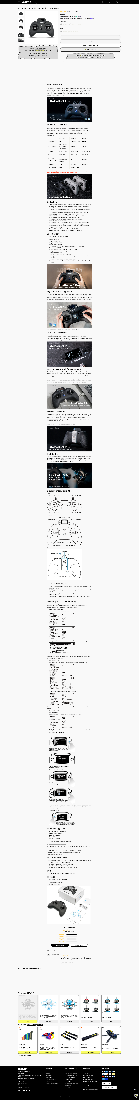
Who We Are (86, 1071)
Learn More (38, 56)
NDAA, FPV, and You (87, 1077)
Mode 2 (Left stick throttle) (70, 31)
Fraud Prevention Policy (70, 1077)
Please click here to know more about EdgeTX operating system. (64, 329)
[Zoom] (41, 27)
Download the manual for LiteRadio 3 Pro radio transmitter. (61, 873)
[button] (63, 11)
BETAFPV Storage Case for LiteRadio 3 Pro (66, 867)
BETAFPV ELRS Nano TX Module (68, 225)
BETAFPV (30, 993)
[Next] (21, 43)
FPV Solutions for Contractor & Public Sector (90, 1082)
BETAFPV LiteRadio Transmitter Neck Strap (62, 864)
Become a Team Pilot (88, 1075)
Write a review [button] (60, 945)
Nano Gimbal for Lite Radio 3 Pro (61, 866)
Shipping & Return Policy (51, 1079)
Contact (48, 1071)
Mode (61, 28)
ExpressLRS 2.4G (76, 24)
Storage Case (81, 260)
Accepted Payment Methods (71, 1073)
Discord (48, 1073)
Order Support (49, 1075)
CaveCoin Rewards (69, 1081)
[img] (64, 955)
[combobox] (70, 2)
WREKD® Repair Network (52, 1083)
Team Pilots (86, 1073)
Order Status (49, 1077)
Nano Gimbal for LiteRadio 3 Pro (69, 260)
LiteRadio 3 (73, 138)
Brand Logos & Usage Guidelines (90, 1089)
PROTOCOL (63, 21)
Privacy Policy (68, 1085)
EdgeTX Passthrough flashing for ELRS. (56, 844)
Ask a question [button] (79, 945)
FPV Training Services (88, 1079)
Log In (79, 57)
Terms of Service (68, 1087)
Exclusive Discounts (69, 1071)
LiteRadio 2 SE (85, 138)
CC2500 (65, 24)
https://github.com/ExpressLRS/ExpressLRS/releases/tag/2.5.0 (66, 850)
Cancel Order (49, 1081)
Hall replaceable (82, 141)
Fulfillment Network (69, 1079)
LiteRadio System (75, 167)
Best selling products (35, 1025)
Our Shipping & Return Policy (71, 1075)
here (56, 379)
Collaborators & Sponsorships (71, 1083)
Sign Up (84, 57)
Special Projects (86, 1085)
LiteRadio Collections (57, 124)
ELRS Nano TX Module (70, 259)
